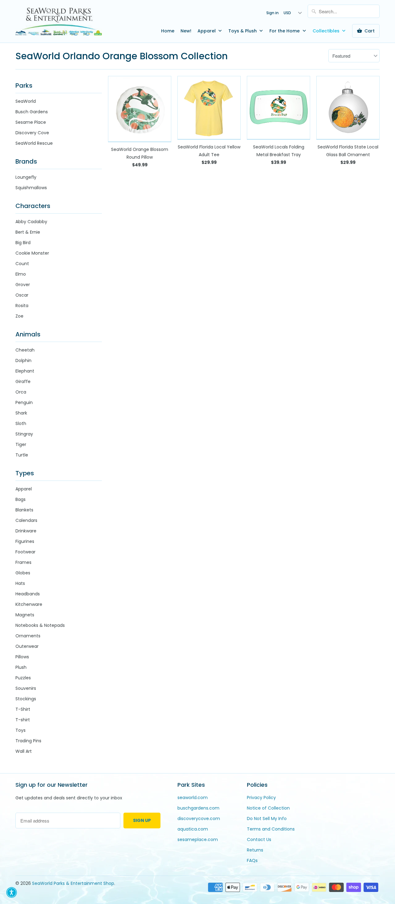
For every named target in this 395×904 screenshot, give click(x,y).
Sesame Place (30, 122)
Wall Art (23, 751)
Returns (255, 850)
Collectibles (327, 31)
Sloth (20, 423)
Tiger (20, 444)
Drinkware (25, 531)
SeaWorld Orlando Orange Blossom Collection (121, 56)
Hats (20, 583)
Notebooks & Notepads (40, 625)
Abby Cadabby (31, 222)
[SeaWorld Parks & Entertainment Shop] (58, 21)
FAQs (252, 860)
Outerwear (27, 646)
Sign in (272, 12)
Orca (20, 392)
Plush (21, 667)
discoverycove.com (198, 818)
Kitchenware (28, 604)
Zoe (19, 316)
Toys (20, 730)
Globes (22, 573)
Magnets (24, 615)
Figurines (24, 541)
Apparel (207, 31)
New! (186, 31)
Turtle (21, 455)
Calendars (26, 520)
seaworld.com (192, 797)
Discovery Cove (32, 133)
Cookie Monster (32, 253)
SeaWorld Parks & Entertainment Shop (73, 883)
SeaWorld (25, 101)
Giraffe (23, 381)
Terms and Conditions (271, 829)
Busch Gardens (31, 112)
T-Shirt (22, 709)
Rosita (21, 305)
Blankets (24, 510)
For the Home (285, 31)
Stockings (25, 699)
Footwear (25, 552)
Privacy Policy (261, 797)
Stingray (24, 434)
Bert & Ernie (27, 232)
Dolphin (23, 360)
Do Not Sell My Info (267, 818)
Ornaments (27, 636)
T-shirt (22, 720)
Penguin (24, 402)
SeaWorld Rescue (34, 143)
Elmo (20, 274)
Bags (20, 499)
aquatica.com (192, 829)
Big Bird (23, 243)
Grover (22, 284)
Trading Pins (28, 741)
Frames (23, 562)
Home (167, 31)
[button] (11, 892)
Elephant (24, 371)
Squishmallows (31, 188)
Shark (21, 413)
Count (22, 263)
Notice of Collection (268, 808)
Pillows (22, 657)
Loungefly (25, 177)
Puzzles (23, 678)
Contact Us (259, 839)
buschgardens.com (198, 808)
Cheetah (25, 350)
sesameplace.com (197, 839)
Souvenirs (25, 688)
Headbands (27, 594)
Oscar (21, 295)
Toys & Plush (243, 31)
